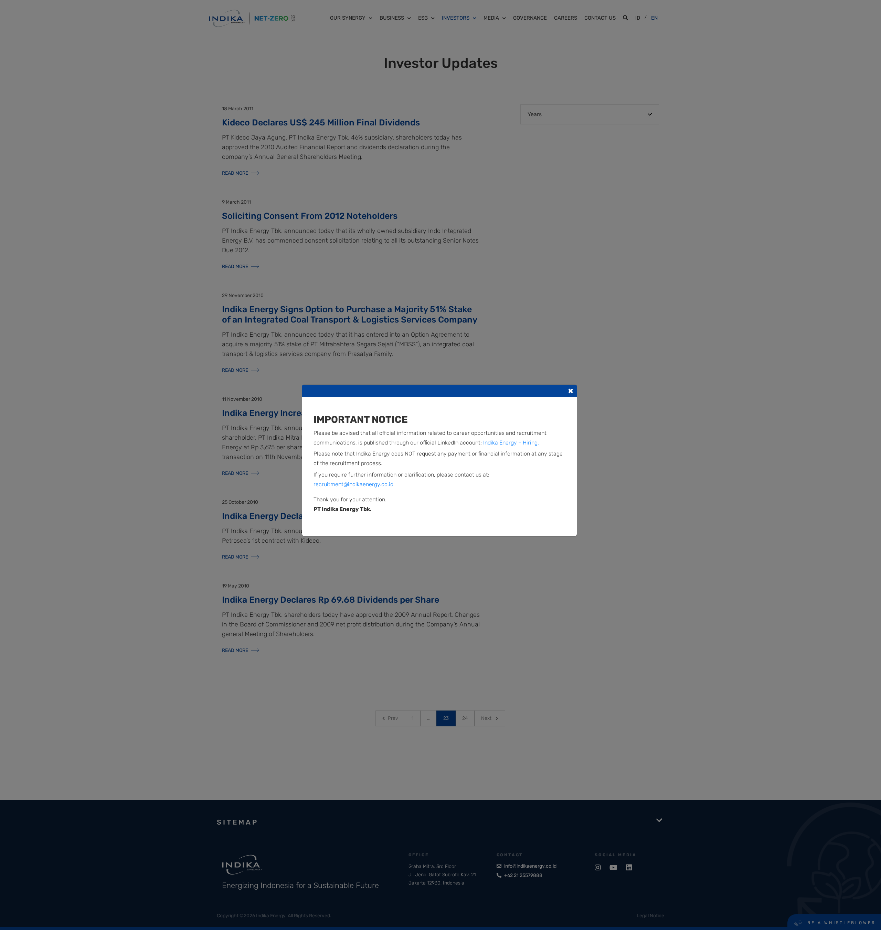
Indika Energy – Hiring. (511, 442)
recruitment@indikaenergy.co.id (353, 484)
